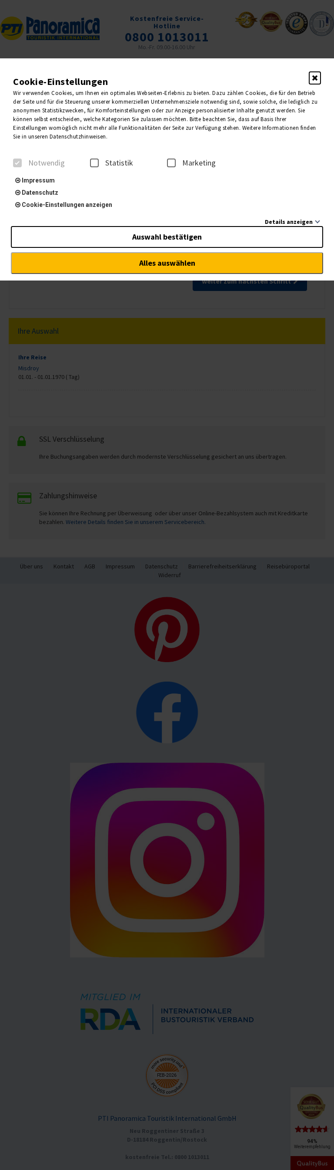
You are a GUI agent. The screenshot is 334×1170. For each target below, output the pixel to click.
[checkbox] (17, 163)
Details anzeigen (289, 222)
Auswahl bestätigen (167, 237)
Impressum (37, 180)
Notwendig (46, 163)
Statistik (119, 163)
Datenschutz (39, 192)
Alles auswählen (167, 263)
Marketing (199, 163)
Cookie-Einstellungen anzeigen (66, 204)
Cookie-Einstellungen (60, 81)
